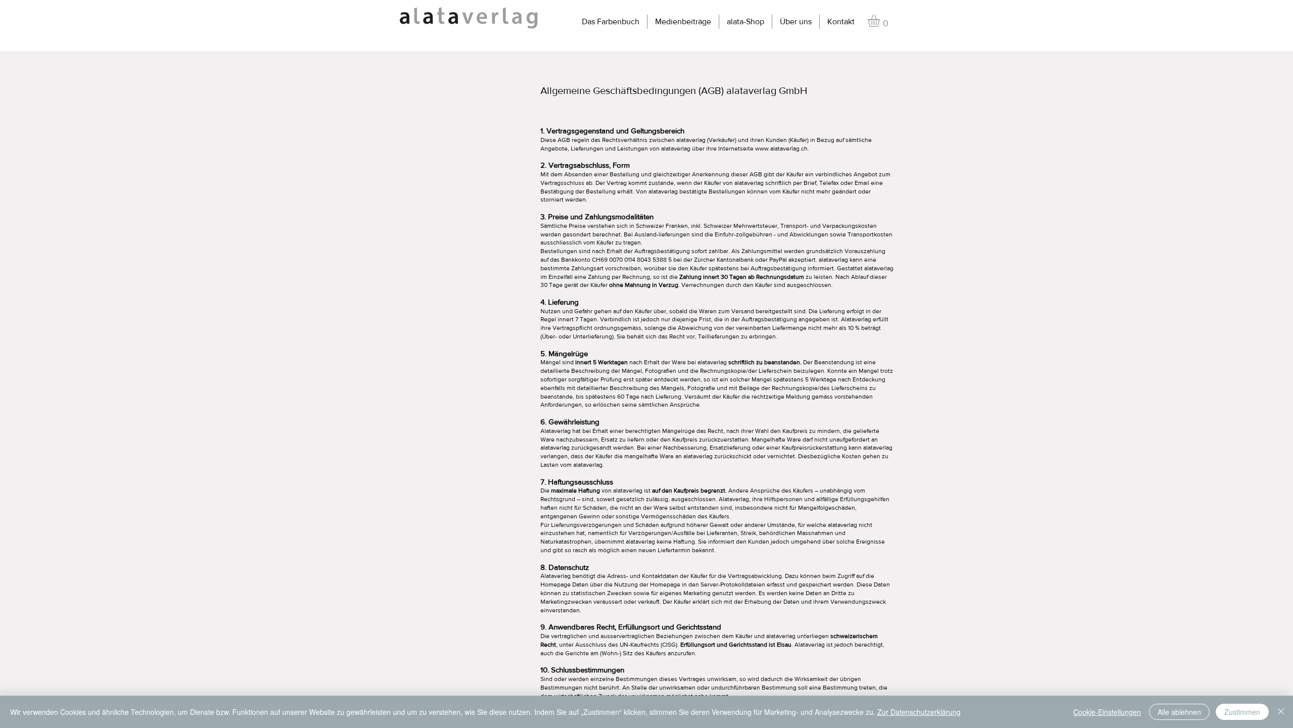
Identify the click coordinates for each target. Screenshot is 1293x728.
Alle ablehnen (1179, 712)
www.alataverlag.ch (781, 148)
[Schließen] (1281, 712)
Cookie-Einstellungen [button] (1107, 712)
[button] (881, 21)
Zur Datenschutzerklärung (919, 712)
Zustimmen (1242, 712)
